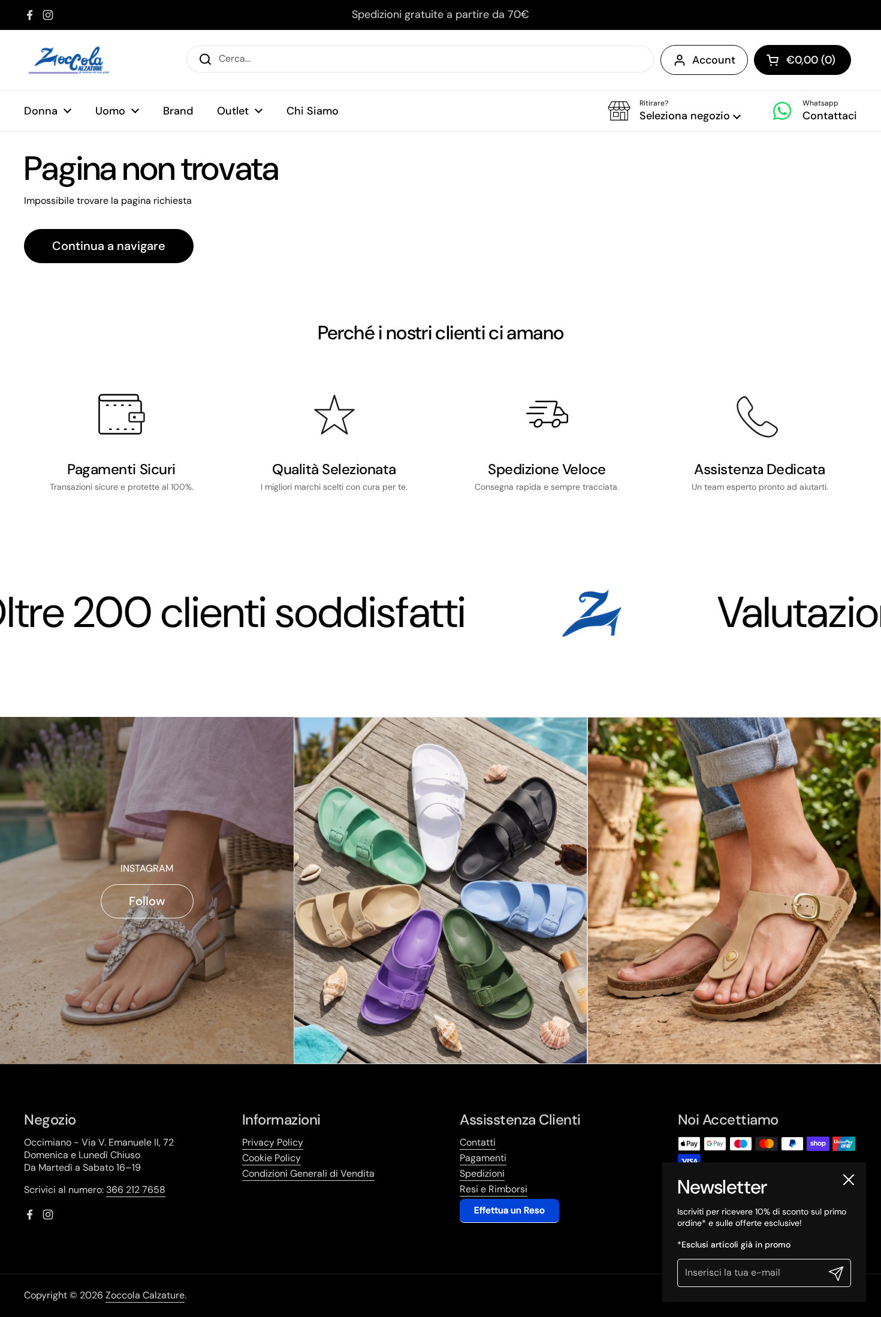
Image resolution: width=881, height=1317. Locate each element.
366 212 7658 (135, 1189)
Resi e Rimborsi (493, 1189)
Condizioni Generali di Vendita (308, 1173)
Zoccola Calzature (145, 1295)
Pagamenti (483, 1158)
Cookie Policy (271, 1158)
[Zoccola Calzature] (69, 60)
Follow (147, 901)
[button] (674, 111)
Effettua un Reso (509, 1210)
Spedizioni (482, 1173)
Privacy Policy (272, 1142)
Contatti (478, 1142)
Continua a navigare (108, 246)
